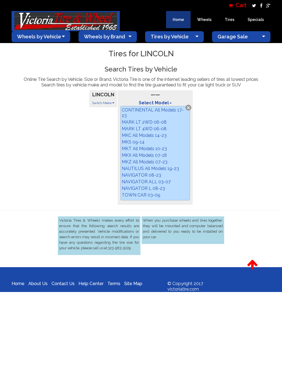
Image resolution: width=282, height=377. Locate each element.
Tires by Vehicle (170, 36)
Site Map (133, 283)
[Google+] (267, 5)
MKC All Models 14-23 (144, 135)
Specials (256, 19)
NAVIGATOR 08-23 (141, 175)
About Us (38, 283)
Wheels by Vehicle (39, 36)
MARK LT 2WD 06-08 (144, 122)
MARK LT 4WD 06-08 (144, 128)
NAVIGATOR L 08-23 (143, 188)
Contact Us (63, 283)
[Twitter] (253, 5)
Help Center (91, 283)
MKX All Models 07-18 (144, 155)
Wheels (204, 19)
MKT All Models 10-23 (144, 148)
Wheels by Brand (104, 36)
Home (178, 19)
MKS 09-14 (133, 142)
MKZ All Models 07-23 (144, 161)
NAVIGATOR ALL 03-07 (146, 181)
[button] (252, 264)
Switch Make (102, 103)
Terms (113, 283)
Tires (229, 19)
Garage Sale (233, 36)
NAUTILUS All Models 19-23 (150, 168)
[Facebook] (260, 5)
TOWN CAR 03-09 (141, 195)
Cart (240, 5)
